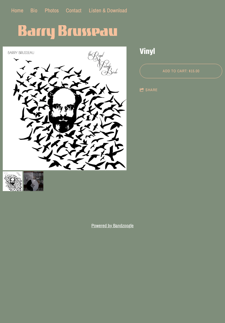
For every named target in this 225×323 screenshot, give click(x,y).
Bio (33, 10)
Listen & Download (108, 10)
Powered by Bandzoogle (112, 226)
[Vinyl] (64, 109)
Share (151, 89)
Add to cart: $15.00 (181, 70)
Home (17, 10)
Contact (73, 10)
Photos (52, 10)
